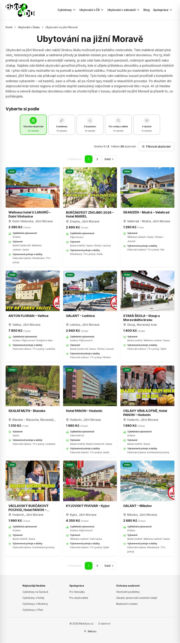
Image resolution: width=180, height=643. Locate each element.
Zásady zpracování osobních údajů (136, 597)
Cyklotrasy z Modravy (35, 603)
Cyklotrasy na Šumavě (35, 591)
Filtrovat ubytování (158, 146)
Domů (9, 27)
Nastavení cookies (127, 603)
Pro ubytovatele (78, 597)
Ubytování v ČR (89, 10)
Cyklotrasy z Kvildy (33, 597)
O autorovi (104, 623)
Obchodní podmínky (128, 591)
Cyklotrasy (64, 10)
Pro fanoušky (77, 591)
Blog (146, 10)
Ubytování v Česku (29, 27)
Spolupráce (160, 10)
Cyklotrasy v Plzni (32, 609)
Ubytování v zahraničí (121, 10)
